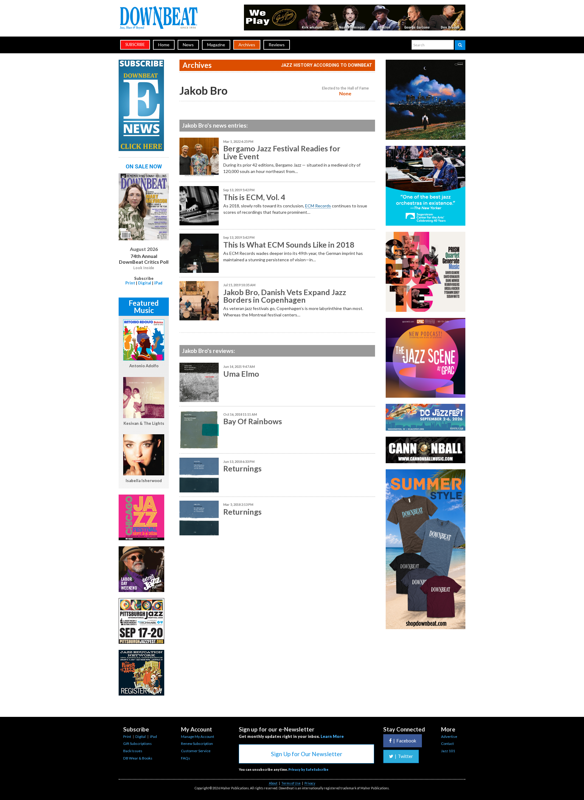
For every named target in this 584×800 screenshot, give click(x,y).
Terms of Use (291, 783)
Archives (246, 44)
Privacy (309, 783)
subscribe (135, 44)
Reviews (277, 44)
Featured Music (144, 306)
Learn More (332, 736)
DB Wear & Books (137, 758)
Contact (447, 743)
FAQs (185, 758)
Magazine (216, 44)
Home (163, 44)
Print (130, 282)
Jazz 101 (448, 751)
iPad (158, 282)
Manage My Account (197, 736)
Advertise (449, 736)
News (188, 44)
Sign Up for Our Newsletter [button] (306, 753)
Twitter (404, 756)
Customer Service (195, 751)
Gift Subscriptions (137, 743)
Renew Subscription (197, 743)
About (273, 783)
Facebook (404, 740)
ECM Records (318, 205)
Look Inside (143, 268)
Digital (144, 282)
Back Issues (132, 751)
